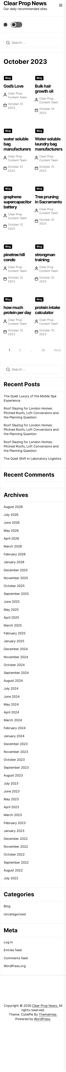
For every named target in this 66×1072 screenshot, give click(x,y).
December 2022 (16, 838)
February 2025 (15, 633)
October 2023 (14, 759)
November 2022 (16, 846)
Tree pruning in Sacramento (48, 199)
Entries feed (13, 950)
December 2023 (16, 744)
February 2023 (15, 823)
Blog (8, 78)
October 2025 (14, 586)
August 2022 (13, 870)
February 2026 (15, 554)
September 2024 (16, 673)
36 (43, 350)
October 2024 (14, 665)
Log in (8, 942)
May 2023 (11, 799)
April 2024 (11, 712)
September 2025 (16, 594)
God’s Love (13, 86)
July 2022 (11, 878)
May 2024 (11, 704)
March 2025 (13, 625)
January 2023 (14, 831)
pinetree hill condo (14, 257)
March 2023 (13, 815)
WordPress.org (15, 966)
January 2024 (14, 736)
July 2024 (11, 688)
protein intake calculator (47, 310)
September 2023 (16, 767)
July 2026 (11, 515)
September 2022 (16, 862)
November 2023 (16, 752)
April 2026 (11, 538)
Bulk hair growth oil (44, 89)
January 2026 (14, 562)
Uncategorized (15, 914)
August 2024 (13, 680)
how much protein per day (17, 310)
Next (57, 350)
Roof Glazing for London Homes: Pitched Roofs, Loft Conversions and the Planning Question (31, 413)
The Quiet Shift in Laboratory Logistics (32, 458)
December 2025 (16, 570)
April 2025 (11, 617)
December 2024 (16, 649)
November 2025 (16, 578)
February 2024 (15, 728)
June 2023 (12, 791)
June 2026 (12, 522)
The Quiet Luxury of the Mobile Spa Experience (30, 398)
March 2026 (13, 546)
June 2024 (12, 696)
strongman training (45, 257)
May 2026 (11, 530)
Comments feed (16, 958)
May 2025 (11, 609)
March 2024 (13, 720)
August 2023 (13, 775)
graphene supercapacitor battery (17, 201)
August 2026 (13, 507)
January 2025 (14, 641)
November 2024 (16, 657)
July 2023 (11, 783)
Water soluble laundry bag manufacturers (48, 144)
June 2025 (12, 601)
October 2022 (14, 854)
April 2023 (11, 807)
